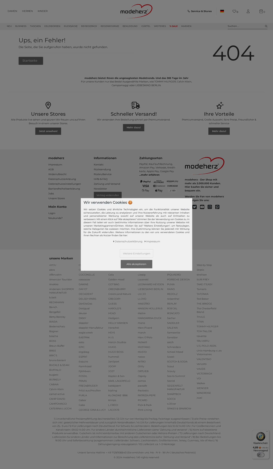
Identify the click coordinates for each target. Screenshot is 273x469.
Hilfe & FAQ (101, 178)
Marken (186, 26)
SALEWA (172, 327)
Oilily (141, 366)
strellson (202, 274)
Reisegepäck (89, 26)
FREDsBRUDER (88, 385)
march (142, 332)
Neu (9, 26)
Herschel (113, 327)
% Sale (174, 26)
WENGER (202, 388)
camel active (57, 394)
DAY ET (83, 289)
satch (170, 342)
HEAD (112, 313)
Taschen (35, 26)
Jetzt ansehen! (48, 131)
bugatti (53, 374)
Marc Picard (145, 327)
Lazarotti (143, 279)
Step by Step (204, 264)
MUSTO (142, 351)
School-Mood (175, 351)
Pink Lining (145, 409)
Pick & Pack (145, 404)
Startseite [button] (30, 60)
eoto (81, 342)
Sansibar (172, 337)
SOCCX (171, 398)
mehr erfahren (150, 174)
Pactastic (143, 390)
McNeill (142, 342)
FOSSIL (83, 375)
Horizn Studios (117, 342)
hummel (113, 356)
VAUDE (201, 368)
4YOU (52, 264)
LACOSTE (114, 409)
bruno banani (57, 360)
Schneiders (174, 347)
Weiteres (160, 26)
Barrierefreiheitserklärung (64, 188)
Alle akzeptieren (136, 264)
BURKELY (55, 379)
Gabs (82, 404)
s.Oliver (171, 403)
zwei (199, 397)
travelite (202, 336)
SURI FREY (203, 279)
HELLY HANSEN (118, 322)
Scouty (171, 371)
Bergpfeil (55, 311)
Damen (12, 10)
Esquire (83, 361)
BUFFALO (55, 369)
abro (52, 269)
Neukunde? (55, 217)
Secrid (171, 380)
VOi (199, 378)
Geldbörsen (52, 26)
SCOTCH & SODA (177, 361)
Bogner (53, 331)
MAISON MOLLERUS (150, 308)
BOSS (52, 340)
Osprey (142, 375)
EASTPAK (84, 337)
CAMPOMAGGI (58, 403)
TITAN (200, 321)
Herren (27, 10)
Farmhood (85, 366)
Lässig (141, 274)
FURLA (83, 395)
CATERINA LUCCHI (60, 408)
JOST (111, 371)
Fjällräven (85, 371)
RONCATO (173, 313)
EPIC (81, 347)
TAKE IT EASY (204, 284)
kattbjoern (114, 385)
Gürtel (145, 26)
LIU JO (142, 293)
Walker (201, 383)
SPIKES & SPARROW (179, 408)
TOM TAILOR (204, 331)
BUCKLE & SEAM (59, 365)
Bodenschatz (57, 326)
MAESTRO (144, 303)
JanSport (113, 361)
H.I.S (111, 337)
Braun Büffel (56, 345)
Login (51, 213)
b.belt (52, 297)
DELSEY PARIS (87, 298)
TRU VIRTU (203, 340)
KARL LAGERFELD (119, 380)
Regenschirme (110, 26)
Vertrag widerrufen (107, 195)
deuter (83, 313)
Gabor (82, 400)
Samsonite (173, 332)
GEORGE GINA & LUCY (92, 409)
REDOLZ (172, 293)
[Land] (222, 11)
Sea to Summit (176, 375)
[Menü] (267, 432)
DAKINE (84, 284)
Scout (170, 366)
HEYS (111, 332)
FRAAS (83, 380)
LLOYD (142, 298)
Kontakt (98, 164)
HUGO (112, 347)
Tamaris (201, 289)
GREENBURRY (117, 289)
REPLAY (172, 303)
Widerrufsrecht (57, 174)
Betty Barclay (57, 316)
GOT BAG (113, 284)
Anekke (53, 284)
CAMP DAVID (57, 398)
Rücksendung (102, 169)
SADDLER (173, 322)
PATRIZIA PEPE (147, 395)
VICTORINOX (204, 373)
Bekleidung (130, 26)
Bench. (53, 307)
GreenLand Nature (119, 293)
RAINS (171, 289)
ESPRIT (83, 356)
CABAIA (53, 384)
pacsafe (142, 385)
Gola (111, 274)
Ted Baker (203, 298)
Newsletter (100, 188)
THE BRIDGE (204, 303)
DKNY (82, 318)
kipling (112, 390)
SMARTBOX (174, 394)
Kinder (43, 10)
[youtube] (204, 207)
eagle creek (86, 332)
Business (20, 26)
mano (141, 322)
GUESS (112, 303)
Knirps (112, 400)
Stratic (200, 269)
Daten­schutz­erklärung (128, 241)
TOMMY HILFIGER (207, 326)
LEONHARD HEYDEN (151, 284)
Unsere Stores (56, 198)
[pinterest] (219, 207)
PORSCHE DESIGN (178, 279)
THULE (201, 316)
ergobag (84, 351)
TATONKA (202, 293)
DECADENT (86, 293)
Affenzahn (55, 274)
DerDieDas (85, 303)
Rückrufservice (103, 174)
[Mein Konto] (249, 11)
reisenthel (173, 298)
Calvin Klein (56, 389)
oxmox (142, 380)
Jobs (51, 193)
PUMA (171, 284)
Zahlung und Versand (107, 183)
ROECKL (172, 308)
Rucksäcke (71, 26)
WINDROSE (204, 392)
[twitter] (196, 207)
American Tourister (60, 279)
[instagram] (211, 207)
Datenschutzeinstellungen (64, 183)
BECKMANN (56, 302)
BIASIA (53, 321)
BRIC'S (53, 355)
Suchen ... (233, 26)
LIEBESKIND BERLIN (150, 289)
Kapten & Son (116, 375)
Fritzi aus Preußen (90, 390)
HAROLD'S (114, 308)
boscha (53, 336)
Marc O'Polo (145, 337)
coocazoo (84, 279)
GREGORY (114, 298)
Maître (142, 313)
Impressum (55, 164)
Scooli (170, 356)
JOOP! (112, 366)
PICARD (142, 400)
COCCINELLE (87, 274)
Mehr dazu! (134, 127)
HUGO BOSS (116, 351)
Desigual (84, 308)
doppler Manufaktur (91, 327)
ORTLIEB (143, 371)
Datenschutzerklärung (62, 178)
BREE (52, 350)
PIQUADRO (174, 274)
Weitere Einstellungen (136, 253)
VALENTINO (204, 359)
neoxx (141, 356)
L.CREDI (113, 404)
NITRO (142, 361)
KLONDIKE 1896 (118, 395)
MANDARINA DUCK (149, 318)
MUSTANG (144, 347)
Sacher (171, 318)
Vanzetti (202, 363)
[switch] (260, 455)
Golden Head (116, 279)
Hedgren (113, 318)
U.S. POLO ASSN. (207, 345)
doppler (83, 322)
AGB (51, 169)
